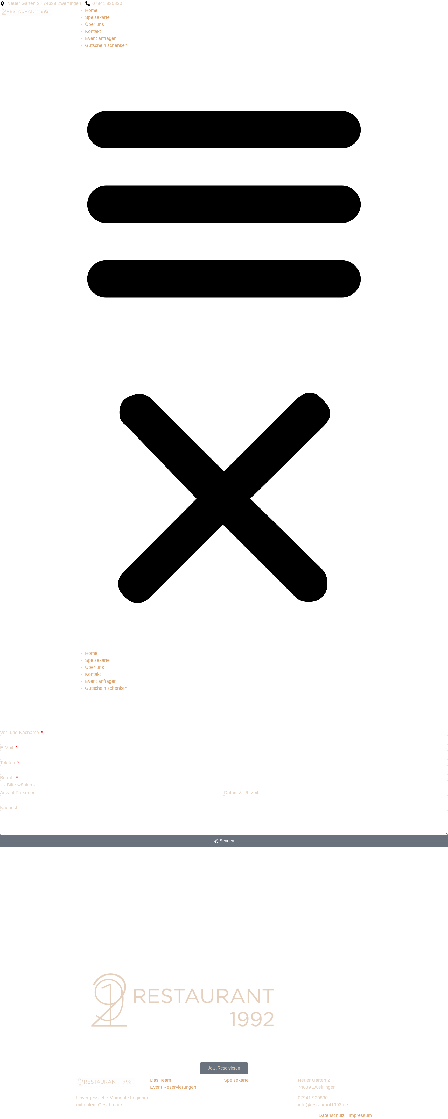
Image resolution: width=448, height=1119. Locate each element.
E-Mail (7, 747)
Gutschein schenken (106, 45)
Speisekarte (97, 17)
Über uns (94, 24)
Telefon (8, 762)
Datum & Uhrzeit (241, 792)
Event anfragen (101, 38)
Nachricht (10, 807)
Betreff (7, 777)
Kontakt (93, 31)
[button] (224, 349)
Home (91, 10)
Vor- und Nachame (20, 732)
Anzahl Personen (18, 792)
